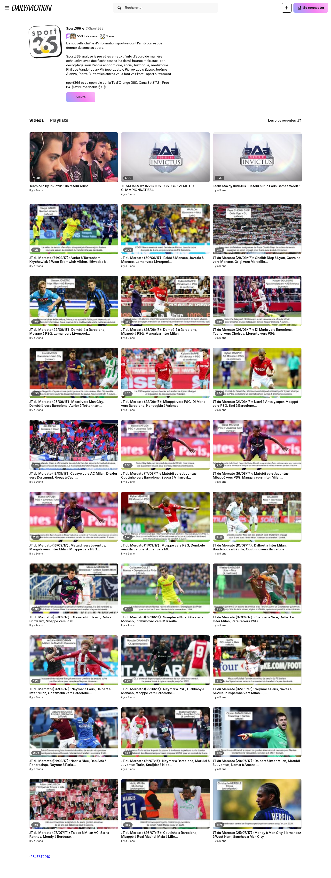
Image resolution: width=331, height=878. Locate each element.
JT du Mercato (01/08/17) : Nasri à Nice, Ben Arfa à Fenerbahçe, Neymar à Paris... (67, 763)
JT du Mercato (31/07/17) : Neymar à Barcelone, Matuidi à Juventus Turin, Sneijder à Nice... (165, 763)
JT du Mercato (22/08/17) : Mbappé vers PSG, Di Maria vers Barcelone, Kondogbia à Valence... (163, 404)
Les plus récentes (282, 120)
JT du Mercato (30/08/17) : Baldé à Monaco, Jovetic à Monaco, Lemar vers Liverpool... (162, 260)
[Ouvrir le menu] (7, 8)
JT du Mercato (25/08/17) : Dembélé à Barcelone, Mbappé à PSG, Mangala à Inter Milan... (159, 332)
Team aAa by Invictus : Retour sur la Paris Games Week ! (256, 186)
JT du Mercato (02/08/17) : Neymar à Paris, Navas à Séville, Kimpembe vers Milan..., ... (252, 691)
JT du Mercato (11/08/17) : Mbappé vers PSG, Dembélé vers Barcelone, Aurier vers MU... (163, 547)
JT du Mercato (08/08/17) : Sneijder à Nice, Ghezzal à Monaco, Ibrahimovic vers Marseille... (162, 619)
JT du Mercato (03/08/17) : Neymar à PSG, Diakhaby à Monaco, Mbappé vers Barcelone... (162, 691)
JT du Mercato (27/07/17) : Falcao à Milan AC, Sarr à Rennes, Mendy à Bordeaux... (69, 835)
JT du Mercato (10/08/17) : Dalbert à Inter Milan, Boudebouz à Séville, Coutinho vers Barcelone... (250, 547)
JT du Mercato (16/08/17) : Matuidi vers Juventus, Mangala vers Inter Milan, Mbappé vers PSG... (67, 547)
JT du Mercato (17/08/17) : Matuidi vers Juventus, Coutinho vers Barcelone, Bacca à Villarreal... (159, 476)
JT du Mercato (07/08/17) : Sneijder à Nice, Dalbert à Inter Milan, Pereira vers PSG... (253, 619)
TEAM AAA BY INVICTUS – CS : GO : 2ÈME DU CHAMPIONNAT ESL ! (157, 188)
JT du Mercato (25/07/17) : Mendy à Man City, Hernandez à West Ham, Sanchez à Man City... (257, 835)
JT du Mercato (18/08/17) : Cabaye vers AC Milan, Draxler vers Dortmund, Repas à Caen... (73, 476)
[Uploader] (287, 8)
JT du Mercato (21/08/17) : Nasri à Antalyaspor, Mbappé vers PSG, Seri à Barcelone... (255, 404)
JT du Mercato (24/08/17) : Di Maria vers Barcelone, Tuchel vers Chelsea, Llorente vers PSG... (253, 332)
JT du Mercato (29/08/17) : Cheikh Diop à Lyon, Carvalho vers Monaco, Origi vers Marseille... (256, 260)
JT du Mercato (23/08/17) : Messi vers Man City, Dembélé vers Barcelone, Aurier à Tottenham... (66, 404)
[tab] (36, 121)
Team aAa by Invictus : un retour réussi (59, 186)
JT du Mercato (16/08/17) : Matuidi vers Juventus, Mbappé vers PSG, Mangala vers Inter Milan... (251, 476)
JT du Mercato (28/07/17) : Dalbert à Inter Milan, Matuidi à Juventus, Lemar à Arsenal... (256, 763)
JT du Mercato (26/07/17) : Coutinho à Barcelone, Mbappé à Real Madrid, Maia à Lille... (159, 835)
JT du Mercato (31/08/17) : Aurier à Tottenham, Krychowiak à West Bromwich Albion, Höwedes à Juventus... (67, 260)
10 (48, 857)
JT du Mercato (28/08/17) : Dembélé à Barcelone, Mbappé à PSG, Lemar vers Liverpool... (67, 332)
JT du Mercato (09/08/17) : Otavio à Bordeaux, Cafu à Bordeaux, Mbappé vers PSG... (70, 619)
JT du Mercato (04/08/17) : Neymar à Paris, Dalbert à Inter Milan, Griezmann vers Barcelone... (69, 691)
